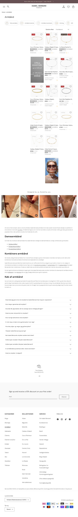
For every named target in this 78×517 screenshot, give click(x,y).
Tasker (7, 452)
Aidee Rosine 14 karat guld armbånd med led (36, 125)
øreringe (19, 272)
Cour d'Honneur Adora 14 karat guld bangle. (36, 47)
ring (27, 272)
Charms (7, 435)
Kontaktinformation (59, 489)
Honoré (24, 452)
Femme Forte (26, 448)
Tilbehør (7, 465)
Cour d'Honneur (27, 435)
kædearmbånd (63, 265)
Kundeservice (43, 423)
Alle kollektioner (27, 482)
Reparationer (43, 448)
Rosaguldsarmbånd (15, 249)
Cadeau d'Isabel (27, 431)
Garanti (41, 444)
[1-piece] (37, 53)
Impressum (69, 489)
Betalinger (42, 427)
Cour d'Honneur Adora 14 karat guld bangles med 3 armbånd (36, 99)
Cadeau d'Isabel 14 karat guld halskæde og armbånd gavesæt (51, 125)
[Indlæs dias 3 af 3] (40, 376)
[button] (4, 7)
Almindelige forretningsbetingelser (46, 473)
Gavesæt (7, 448)
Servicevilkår (8, 489)
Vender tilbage (43, 440)
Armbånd (9, 12)
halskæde (10, 272)
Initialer (7, 444)
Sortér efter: (50, 29)
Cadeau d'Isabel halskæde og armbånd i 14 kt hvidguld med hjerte (51, 99)
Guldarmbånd (13, 244)
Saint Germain (26, 474)
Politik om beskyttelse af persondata (23, 489)
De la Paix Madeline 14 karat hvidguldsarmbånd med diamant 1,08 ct (66, 99)
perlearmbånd (51, 265)
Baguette (24, 423)
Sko (6, 457)
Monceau (25, 465)
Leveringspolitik (48, 489)
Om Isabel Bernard (45, 418)
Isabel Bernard (69, 500)
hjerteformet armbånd (40, 265)
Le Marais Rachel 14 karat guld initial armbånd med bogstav (65, 47)
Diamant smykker (10, 440)
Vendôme (25, 478)
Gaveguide (42, 461)
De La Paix (25, 440)
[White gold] (54, 53)
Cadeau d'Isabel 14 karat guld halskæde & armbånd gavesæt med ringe (37, 149)
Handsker (7, 461)
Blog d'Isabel (43, 457)
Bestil (41, 431)
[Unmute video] (17, 215)
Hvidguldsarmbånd (14, 246)
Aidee (24, 418)
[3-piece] (39, 53)
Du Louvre (25, 444)
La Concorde (26, 457)
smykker (20, 230)
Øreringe (7, 423)
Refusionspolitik (38, 489)
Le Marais (25, 461)
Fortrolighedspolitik (45, 483)
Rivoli (23, 469)
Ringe (6, 418)
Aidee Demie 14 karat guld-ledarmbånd (51, 149)
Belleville (24, 427)
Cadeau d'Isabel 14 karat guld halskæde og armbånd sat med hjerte (51, 47)
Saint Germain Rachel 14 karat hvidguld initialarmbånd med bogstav (51, 72)
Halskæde (8, 431)
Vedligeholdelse (44, 452)
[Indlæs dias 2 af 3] (39, 376)
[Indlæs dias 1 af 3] (38, 376)
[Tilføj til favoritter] (41, 34)
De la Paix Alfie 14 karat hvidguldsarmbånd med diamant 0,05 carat (66, 72)
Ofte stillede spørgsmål (46, 478)
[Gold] (52, 53)
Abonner (64, 397)
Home (3, 12)
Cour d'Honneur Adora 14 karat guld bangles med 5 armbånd (65, 125)
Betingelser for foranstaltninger (44, 467)
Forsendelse (43, 435)
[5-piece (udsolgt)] (41, 53)
